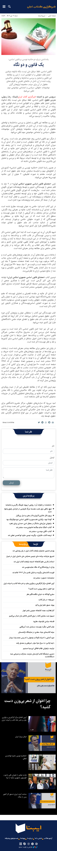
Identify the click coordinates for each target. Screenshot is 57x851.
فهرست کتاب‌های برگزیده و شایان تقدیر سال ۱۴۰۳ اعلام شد (33, 572)
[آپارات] (36, 844)
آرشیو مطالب (48, 838)
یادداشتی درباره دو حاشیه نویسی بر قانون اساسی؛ (28, 59)
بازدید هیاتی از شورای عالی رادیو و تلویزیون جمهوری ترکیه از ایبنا (15, 776)
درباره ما (30, 838)
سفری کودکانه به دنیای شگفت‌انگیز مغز (40, 594)
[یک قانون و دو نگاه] (28, 36)
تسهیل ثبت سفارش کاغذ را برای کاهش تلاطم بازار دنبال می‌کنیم (31, 615)
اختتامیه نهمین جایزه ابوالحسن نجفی (16, 757)
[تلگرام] (32, 844)
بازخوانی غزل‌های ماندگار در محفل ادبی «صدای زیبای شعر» (30, 523)
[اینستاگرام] (28, 844)
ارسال (11, 483)
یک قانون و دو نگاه (28, 64)
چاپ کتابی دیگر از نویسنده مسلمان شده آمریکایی (36, 626)
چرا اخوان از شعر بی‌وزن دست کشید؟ (41, 588)
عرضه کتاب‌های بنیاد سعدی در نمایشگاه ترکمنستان (36, 632)
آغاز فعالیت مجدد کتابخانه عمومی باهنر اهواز (38, 610)
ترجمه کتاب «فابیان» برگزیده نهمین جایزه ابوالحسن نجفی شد (30, 535)
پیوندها (22, 838)
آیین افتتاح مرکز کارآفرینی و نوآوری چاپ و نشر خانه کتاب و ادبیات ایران (29, 583)
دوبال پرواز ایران (21, 736)
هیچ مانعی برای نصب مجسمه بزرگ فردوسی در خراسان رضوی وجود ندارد (28, 510)
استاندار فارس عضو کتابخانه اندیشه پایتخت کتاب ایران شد (34, 561)
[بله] (24, 844)
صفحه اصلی (52, 16)
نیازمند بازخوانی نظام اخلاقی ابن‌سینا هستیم (38, 648)
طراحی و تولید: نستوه (25, 847)
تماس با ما (38, 838)
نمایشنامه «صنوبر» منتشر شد (43, 577)
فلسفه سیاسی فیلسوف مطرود (43, 621)
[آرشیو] (20, 844)
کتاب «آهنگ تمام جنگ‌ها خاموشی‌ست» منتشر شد (34, 527)
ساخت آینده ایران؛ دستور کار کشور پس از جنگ (15, 795)
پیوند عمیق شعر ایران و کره (44, 605)
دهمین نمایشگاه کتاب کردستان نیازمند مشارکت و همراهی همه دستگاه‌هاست (32, 655)
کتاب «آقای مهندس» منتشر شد (40, 531)
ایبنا (41, 9)
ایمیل (52, 457)
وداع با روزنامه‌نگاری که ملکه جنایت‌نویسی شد (38, 567)
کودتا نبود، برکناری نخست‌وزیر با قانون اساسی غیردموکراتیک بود (29, 519)
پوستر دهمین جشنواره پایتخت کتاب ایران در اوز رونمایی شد (33, 550)
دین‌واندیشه (41, 16)
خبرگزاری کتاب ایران (27, 97)
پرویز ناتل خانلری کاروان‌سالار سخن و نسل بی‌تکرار (34, 515)
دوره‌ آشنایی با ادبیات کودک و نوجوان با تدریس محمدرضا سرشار (31, 637)
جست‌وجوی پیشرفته (11, 838)
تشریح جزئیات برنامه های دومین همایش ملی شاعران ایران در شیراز (30, 556)
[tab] (36, 544)
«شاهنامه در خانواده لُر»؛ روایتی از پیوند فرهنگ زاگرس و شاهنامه (29, 504)
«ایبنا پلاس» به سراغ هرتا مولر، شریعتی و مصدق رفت (35, 643)
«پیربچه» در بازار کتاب (46, 599)
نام (53, 446)
